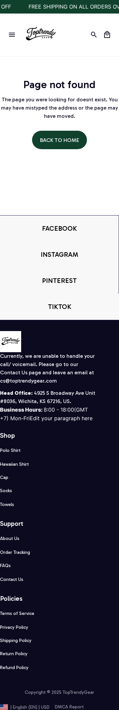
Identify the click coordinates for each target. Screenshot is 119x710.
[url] (28, 381)
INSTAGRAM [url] (59, 254)
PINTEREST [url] (59, 281)
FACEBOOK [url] (59, 228)
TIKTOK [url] (59, 307)
